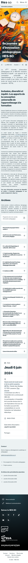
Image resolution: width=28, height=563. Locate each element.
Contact (5, 553)
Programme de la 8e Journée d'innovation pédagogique (10, 217)
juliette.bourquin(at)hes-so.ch (8, 455)
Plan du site (20, 553)
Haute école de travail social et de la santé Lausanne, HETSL (13, 384)
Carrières (12, 553)
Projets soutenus (8, 465)
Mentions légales (16, 555)
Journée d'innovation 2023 (10, 475)
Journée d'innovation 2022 (10, 478)
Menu (22, 2)
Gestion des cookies (13, 557)
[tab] (14, 228)
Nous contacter (10, 499)
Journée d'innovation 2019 (10, 482)
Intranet (7, 555)
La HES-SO (8, 65)
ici (16, 193)
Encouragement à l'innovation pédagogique (14, 462)
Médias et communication (13, 503)
